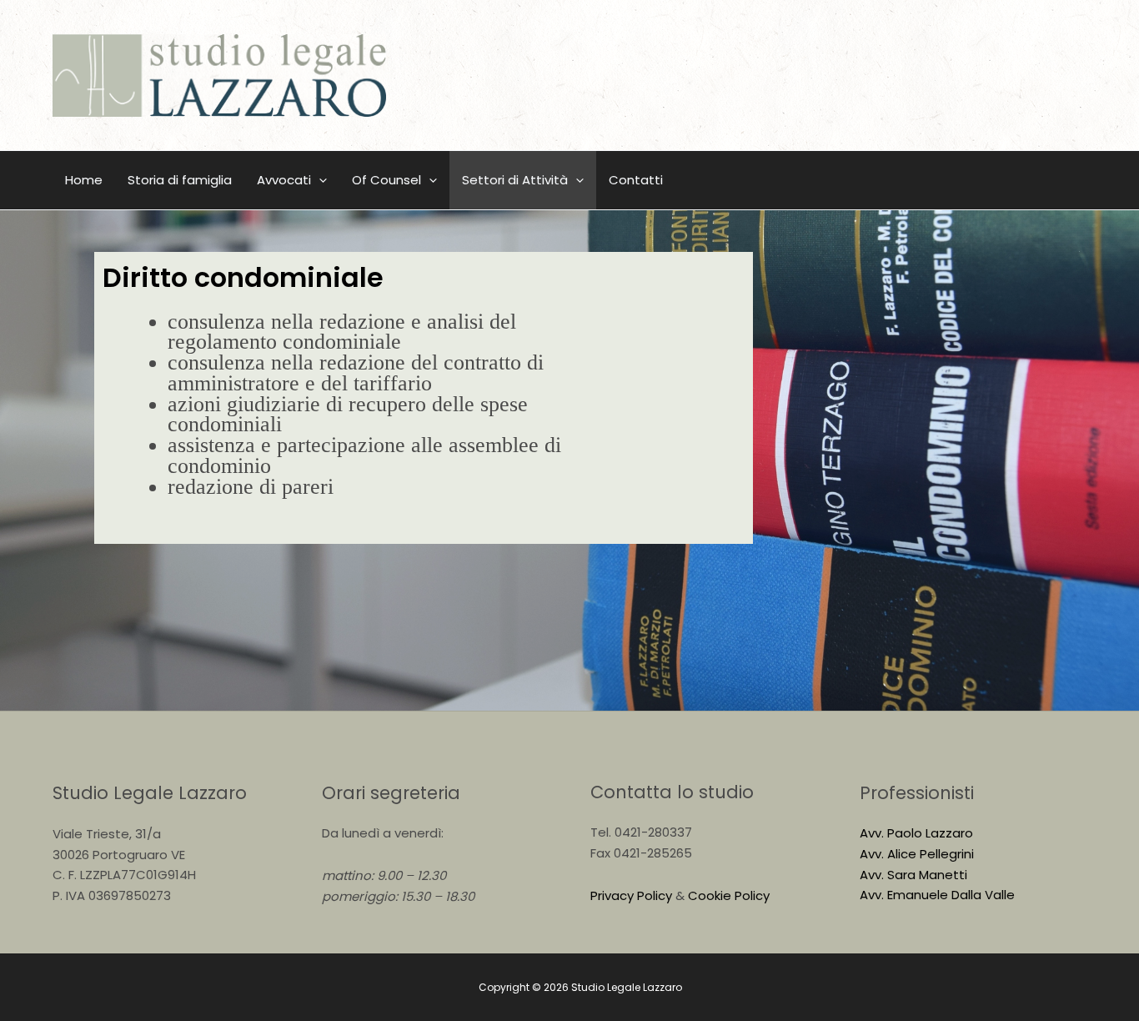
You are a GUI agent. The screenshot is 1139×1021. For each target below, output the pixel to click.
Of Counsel (386, 180)
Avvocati (284, 180)
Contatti (636, 180)
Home (84, 180)
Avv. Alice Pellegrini (917, 854)
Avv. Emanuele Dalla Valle (937, 894)
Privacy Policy (631, 895)
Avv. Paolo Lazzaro (916, 833)
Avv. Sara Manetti (913, 874)
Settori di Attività (515, 180)
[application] (319, 180)
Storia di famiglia (180, 180)
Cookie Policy (729, 895)
